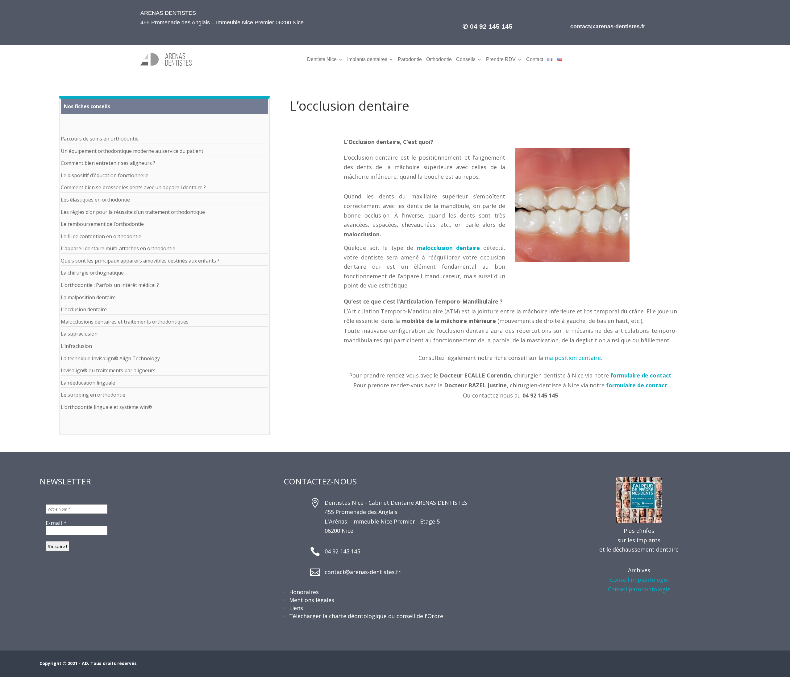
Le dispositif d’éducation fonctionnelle (104, 175)
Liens (296, 608)
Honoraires (304, 592)
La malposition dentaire (88, 297)
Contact (534, 59)
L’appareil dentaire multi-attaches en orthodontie (118, 248)
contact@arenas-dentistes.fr (363, 572)
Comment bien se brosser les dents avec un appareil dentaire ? (133, 187)
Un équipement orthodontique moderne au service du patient (132, 151)
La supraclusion (79, 333)
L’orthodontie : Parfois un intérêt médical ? (110, 285)
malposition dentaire (573, 357)
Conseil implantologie (639, 579)
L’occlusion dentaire (84, 309)
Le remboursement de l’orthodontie (102, 224)
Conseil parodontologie (639, 589)
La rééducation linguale (88, 382)
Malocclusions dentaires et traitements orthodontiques (125, 321)
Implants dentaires (367, 59)
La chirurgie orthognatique (92, 272)
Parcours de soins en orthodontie (100, 138)
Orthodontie (439, 59)
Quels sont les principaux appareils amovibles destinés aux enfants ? (140, 260)
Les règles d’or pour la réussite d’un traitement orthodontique (133, 212)
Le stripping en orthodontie (93, 394)
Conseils (466, 59)
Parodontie (410, 59)
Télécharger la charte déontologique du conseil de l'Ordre (366, 616)
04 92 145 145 (342, 551)
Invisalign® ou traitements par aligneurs (108, 370)
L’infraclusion (76, 346)
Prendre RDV (501, 59)
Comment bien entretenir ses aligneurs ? (108, 163)
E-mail (56, 523)
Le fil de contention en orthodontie (101, 236)
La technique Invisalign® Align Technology (110, 358)
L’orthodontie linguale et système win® (106, 407)
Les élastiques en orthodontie (95, 199)
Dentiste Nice (322, 59)
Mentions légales (311, 600)
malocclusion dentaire (448, 247)
